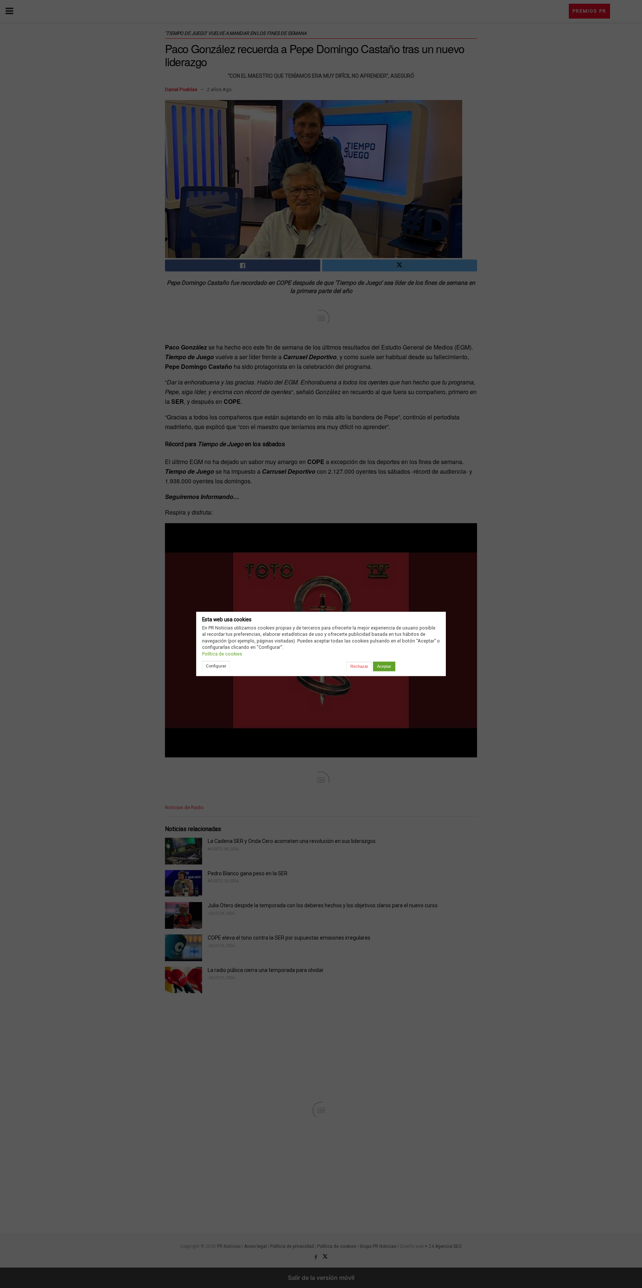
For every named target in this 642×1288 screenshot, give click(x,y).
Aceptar (384, 666)
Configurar (216, 666)
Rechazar (359, 666)
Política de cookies (222, 654)
